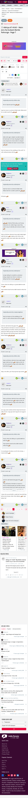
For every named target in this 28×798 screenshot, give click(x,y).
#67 (26, 351)
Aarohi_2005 (21, 670)
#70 (26, 471)
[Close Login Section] (25, 166)
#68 (26, 388)
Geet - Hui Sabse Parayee (8, 681)
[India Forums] (8, 2)
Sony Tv (4, 766)
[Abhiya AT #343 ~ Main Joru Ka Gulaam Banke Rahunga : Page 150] (26, 61)
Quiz (21, 5)
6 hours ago (12, 646)
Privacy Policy (5, 754)
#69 (26, 430)
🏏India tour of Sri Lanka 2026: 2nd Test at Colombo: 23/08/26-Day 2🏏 (12, 710)
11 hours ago (16, 653)
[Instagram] (12, 775)
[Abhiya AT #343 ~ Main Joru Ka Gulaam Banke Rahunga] (2, 61)
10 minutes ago (13, 713)
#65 (26, 266)
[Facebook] (3, 775)
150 (21, 509)
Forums (9, 5)
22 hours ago (14, 695)
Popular (9, 629)
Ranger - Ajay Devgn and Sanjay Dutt (11, 634)
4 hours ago (16, 685)
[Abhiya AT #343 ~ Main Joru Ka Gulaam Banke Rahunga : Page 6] (4, 61)
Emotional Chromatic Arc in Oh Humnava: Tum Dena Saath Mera (12, 701)
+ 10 (25, 121)
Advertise (4, 746)
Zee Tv (4, 762)
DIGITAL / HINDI (21, 537)
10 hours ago (15, 663)
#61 (26, 94)
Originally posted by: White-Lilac (11, 100)
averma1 (22, 704)
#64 (26, 214)
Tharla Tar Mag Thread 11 (8, 668)
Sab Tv (4, 769)
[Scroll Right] (26, 84)
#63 (26, 180)
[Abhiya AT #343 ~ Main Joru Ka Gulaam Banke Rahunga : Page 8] (23, 61)
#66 (26, 306)
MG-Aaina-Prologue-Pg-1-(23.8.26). (10, 683)
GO (19, 60)
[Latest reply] (21, 577)
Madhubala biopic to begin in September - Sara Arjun (12, 642)
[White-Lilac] (2, 67)
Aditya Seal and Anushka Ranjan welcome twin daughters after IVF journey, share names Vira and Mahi (8, 543)
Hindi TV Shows (6, 673)
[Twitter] (6, 775)
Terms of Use (5, 752)
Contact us (5, 748)
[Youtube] (9, 775)
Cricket (4, 688)
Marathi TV (5, 666)
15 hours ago (14, 678)
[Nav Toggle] (1, 2)
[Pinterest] (15, 775)
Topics (16, 5)
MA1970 (22, 685)
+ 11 (25, 207)
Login (19, 2)
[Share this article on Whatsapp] (18, 75)
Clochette (22, 663)
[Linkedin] (18, 775)
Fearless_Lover (16, 577)
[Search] (15, 2)
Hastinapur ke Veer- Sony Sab (9, 675)
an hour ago (14, 670)
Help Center (5, 750)
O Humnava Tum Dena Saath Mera (10, 698)
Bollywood (5, 632)
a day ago (9, 577)
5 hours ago (16, 636)
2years (5, 67)
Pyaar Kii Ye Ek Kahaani (10, 24)
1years (13, 67)
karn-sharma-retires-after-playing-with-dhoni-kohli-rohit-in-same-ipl (12, 691)
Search (25, 57)
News (3, 5)
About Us (4, 744)
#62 (26, 128)
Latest (3, 629)
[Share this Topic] (10, 75)
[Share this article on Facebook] (12, 75)
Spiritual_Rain (21, 695)
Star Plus (4, 760)
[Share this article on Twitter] (15, 75)
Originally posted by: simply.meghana (13, 312)
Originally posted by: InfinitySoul (11, 132)
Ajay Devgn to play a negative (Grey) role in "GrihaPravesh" (12, 659)
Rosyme (22, 636)
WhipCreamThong (20, 646)
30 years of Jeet (5, 651)
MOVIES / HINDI (6, 537)
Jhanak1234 (21, 678)
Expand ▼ (16, 572)
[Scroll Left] (2, 84)
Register (25, 2)
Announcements (17, 629)
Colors (4, 764)
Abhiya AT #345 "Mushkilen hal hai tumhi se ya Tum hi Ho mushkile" (16, 560)
